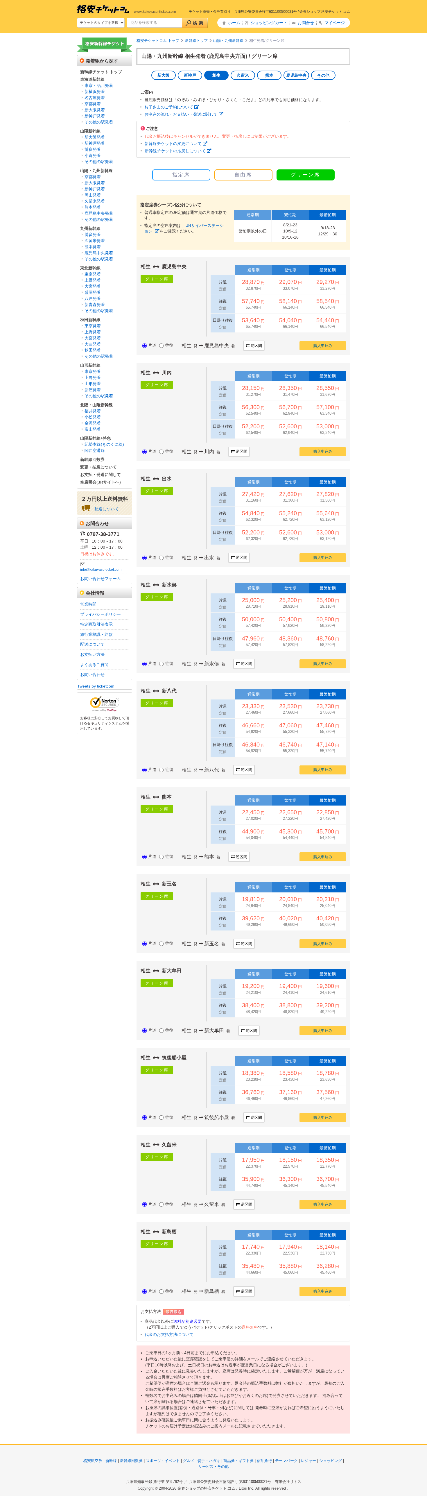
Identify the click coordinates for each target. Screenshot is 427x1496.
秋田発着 (93, 350)
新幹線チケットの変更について (173, 143)
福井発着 (93, 411)
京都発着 (93, 103)
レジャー (308, 1461)
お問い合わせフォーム (100, 578)
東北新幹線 (90, 268)
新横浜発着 (95, 91)
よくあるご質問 (94, 664)
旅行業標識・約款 (96, 634)
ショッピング (330, 1461)
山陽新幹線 (90, 131)
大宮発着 (93, 286)
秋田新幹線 (90, 319)
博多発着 (93, 149)
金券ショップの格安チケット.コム (206, 1488)
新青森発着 (95, 304)
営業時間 (88, 604)
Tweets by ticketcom (95, 686)
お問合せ (306, 23)
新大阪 (163, 75)
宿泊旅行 (264, 1461)
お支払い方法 (92, 654)
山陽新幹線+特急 (95, 438)
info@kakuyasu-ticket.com (100, 570)
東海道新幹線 (92, 79)
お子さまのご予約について (168, 107)
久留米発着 (95, 201)
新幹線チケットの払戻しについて (175, 150)
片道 (152, 345)
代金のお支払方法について (169, 1334)
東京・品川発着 (99, 85)
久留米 (243, 75)
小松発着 (93, 417)
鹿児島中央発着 (99, 213)
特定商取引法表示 (96, 624)
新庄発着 (93, 389)
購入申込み (322, 345)
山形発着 (93, 383)
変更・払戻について (98, 467)
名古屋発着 (95, 97)
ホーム (234, 23)
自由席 (243, 175)
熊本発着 (93, 207)
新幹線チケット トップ (101, 71)
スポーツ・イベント (163, 1461)
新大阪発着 (95, 110)
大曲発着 (93, 344)
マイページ (334, 23)
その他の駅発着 (99, 122)
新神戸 (190, 75)
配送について (106, 509)
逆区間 (256, 345)
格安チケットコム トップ (158, 41)
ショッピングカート (269, 23)
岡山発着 (93, 195)
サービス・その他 (213, 1466)
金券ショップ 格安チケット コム (324, 12)
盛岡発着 (93, 292)
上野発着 (93, 280)
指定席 (181, 175)
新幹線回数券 (92, 459)
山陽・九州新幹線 (228, 41)
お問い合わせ (92, 674)
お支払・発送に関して (100, 474)
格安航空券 (92, 1461)
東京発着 (93, 274)
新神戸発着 (95, 116)
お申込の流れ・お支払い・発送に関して (181, 114)
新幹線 (111, 1461)
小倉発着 (93, 155)
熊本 (269, 75)
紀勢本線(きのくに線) (104, 444)
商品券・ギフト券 (238, 1461)
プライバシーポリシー (100, 614)
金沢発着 (93, 423)
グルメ (188, 1461)
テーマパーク (286, 1461)
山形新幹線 (90, 365)
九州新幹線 (90, 228)
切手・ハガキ (209, 1461)
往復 (169, 345)
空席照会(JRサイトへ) (100, 482)
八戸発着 (93, 298)
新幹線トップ (196, 41)
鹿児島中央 (296, 75)
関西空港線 (95, 450)
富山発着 (93, 429)
